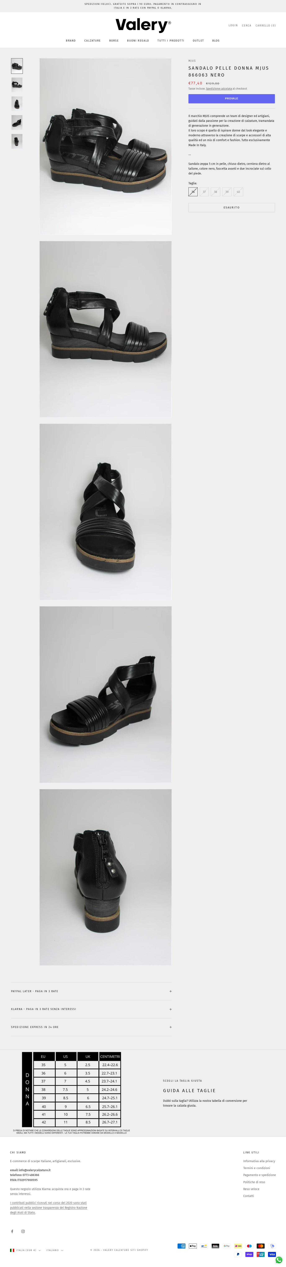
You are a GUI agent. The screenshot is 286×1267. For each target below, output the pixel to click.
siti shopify (139, 1250)
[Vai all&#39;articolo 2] (17, 85)
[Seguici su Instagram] (23, 1231)
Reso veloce (251, 1189)
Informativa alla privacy (259, 1161)
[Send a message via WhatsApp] (279, 1260)
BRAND (71, 40)
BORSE (114, 40)
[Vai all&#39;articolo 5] (17, 141)
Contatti (248, 1196)
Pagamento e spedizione (259, 1175)
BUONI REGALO (138, 40)
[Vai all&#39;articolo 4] (17, 122)
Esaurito (232, 207)
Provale (231, 98)
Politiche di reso (254, 1182)
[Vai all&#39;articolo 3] (17, 104)
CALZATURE (92, 40)
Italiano (52, 1250)
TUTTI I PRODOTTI (170, 40)
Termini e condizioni (256, 1168)
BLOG (216, 40)
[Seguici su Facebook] (12, 1231)
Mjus (192, 60)
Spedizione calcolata (219, 88)
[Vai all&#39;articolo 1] (17, 66)
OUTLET (198, 40)
